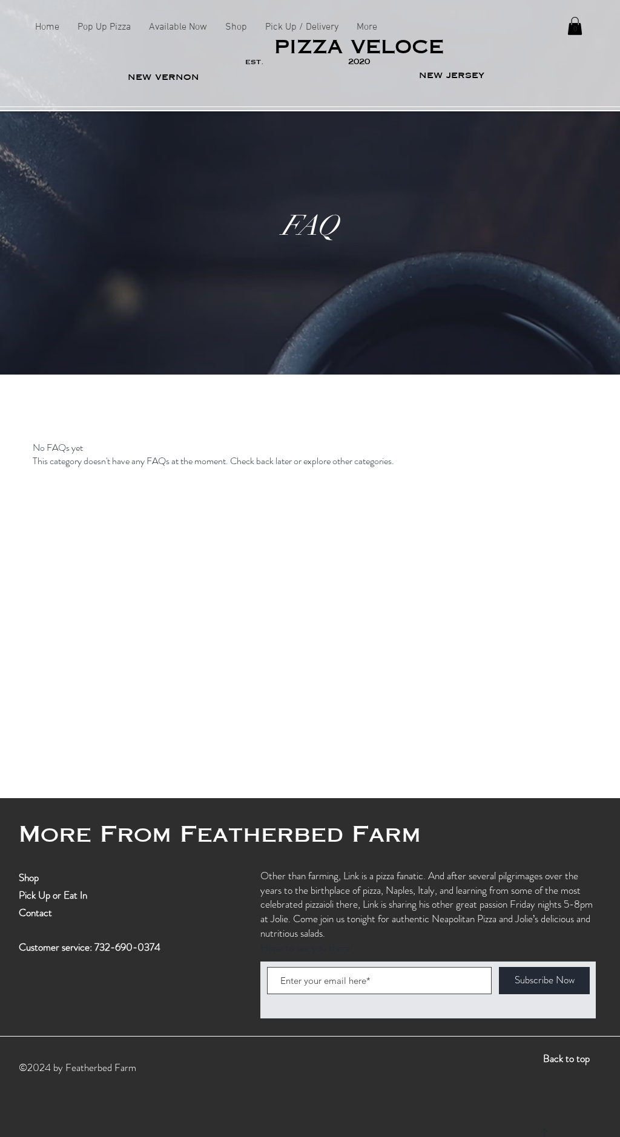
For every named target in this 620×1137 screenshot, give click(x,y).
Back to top (566, 1058)
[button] (574, 26)
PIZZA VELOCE (359, 47)
